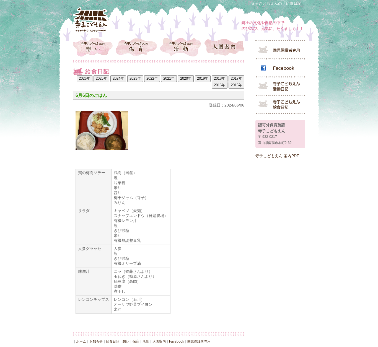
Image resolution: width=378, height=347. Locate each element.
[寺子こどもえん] (91, 19)
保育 (136, 341)
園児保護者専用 (199, 341)
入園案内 (159, 341)
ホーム (81, 341)
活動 (146, 341)
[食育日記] (280, 105)
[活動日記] (280, 86)
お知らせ (96, 341)
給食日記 (112, 341)
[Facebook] (280, 68)
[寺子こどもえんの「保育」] (137, 47)
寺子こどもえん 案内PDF (277, 156)
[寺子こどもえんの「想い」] (94, 47)
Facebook (176, 341)
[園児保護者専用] (280, 49)
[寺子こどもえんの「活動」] (180, 47)
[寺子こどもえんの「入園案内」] (222, 47)
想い (126, 341)
